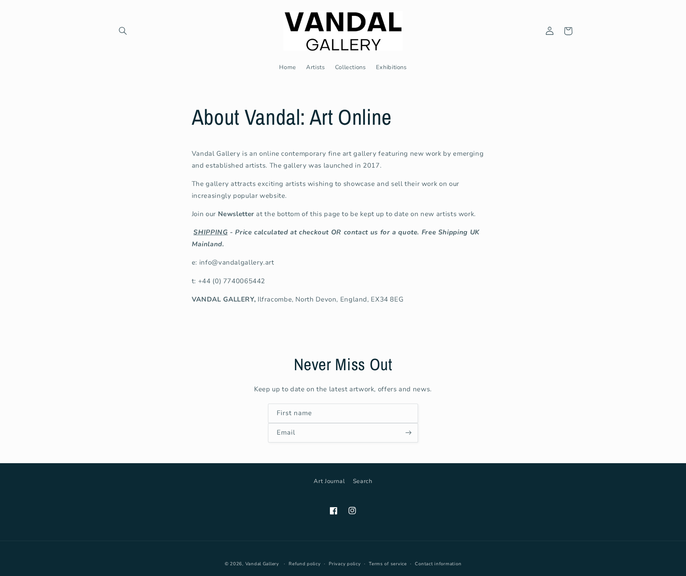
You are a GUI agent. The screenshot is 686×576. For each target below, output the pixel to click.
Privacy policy (344, 564)
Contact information (438, 564)
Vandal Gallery (262, 564)
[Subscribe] (408, 433)
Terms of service (388, 564)
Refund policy (305, 564)
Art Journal (329, 481)
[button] (123, 31)
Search (362, 481)
